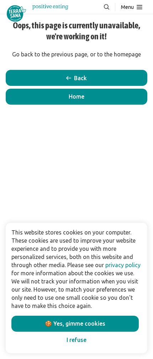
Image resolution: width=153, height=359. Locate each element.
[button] (76, 97)
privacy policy (123, 265)
